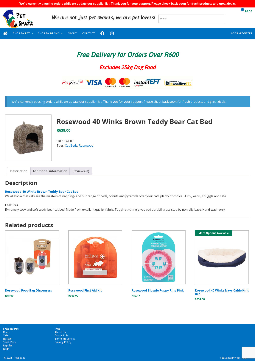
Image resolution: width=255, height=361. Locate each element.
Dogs (6, 332)
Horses (7, 338)
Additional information (50, 171)
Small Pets (9, 342)
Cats (5, 335)
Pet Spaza (19, 357)
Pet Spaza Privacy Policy (234, 357)
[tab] (19, 171)
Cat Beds (71, 145)
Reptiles (8, 345)
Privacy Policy (63, 342)
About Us (60, 332)
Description (18, 171)
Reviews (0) (81, 171)
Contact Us (61, 335)
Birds (6, 349)
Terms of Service (65, 338)
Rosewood (86, 145)
